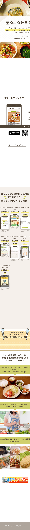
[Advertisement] (15, 76)
